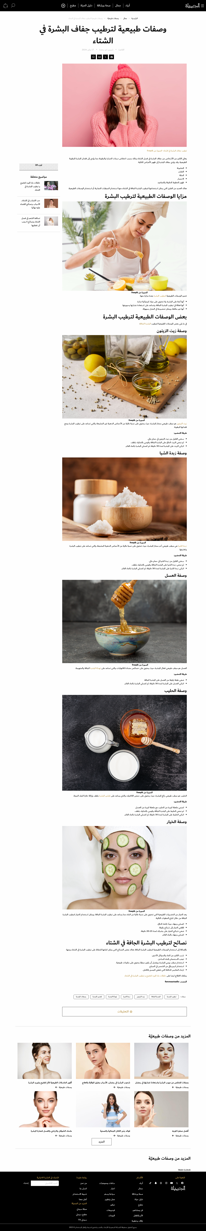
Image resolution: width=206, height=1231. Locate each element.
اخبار (113, 1188)
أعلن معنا (83, 1199)
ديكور (112, 1205)
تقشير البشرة (105, 796)
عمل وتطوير (110, 1199)
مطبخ (73, 6)
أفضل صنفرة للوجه (180, 1131)
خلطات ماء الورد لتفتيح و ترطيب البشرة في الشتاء (145, 976)
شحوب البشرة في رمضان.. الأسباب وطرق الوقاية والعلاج (106, 1083)
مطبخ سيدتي (81, 1214)
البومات (111, 1215)
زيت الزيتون (182, 423)
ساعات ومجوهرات (107, 1183)
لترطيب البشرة (160, 296)
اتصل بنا (83, 1188)
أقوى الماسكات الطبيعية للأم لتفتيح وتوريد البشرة (50, 1083)
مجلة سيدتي (82, 1209)
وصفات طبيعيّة (113, 18)
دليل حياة (139, 1199)
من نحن (83, 1183)
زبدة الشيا (182, 546)
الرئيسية (134, 18)
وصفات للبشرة (81, 996)
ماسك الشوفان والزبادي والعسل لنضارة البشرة (51, 1131)
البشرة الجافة (145, 324)
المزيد (102, 1141)
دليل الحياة (86, 6)
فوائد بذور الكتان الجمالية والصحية (115, 1131)
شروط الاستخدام (80, 1194)
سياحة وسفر (109, 1194)
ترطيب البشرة (171, 996)
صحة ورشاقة (104, 6)
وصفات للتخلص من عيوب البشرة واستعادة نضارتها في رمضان (161, 1083)
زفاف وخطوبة (137, 1221)
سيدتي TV (82, 1220)
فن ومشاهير (138, 1210)
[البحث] (13, 5)
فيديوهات (111, 1210)
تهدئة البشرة (95, 668)
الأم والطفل (138, 1215)
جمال (118, 6)
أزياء (128, 6)
